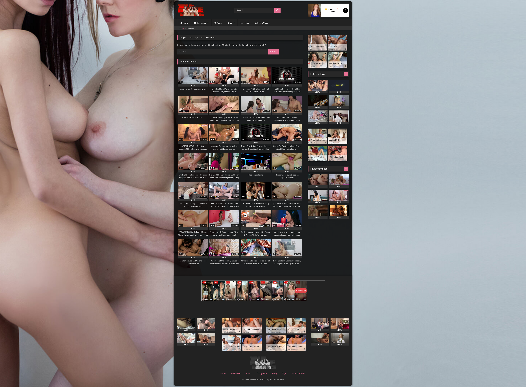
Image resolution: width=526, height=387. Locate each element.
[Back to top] (517, 379)
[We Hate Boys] (191, 10)
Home (185, 23)
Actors (219, 23)
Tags (284, 373)
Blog (230, 23)
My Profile (245, 23)
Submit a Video (261, 23)
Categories (201, 23)
